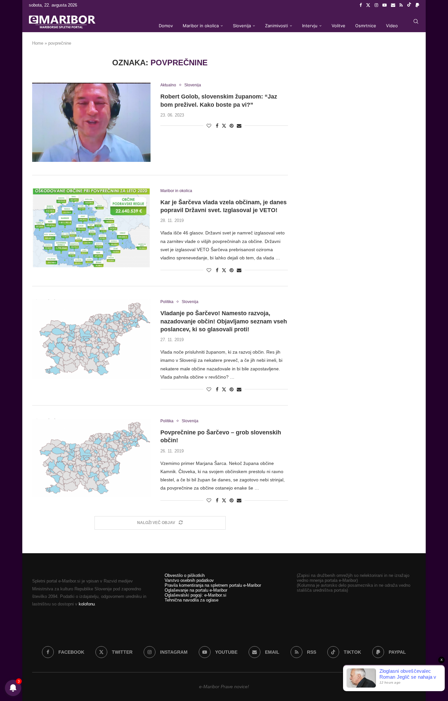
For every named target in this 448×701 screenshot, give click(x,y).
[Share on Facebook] (217, 125)
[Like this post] (209, 125)
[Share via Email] (239, 125)
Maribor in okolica (201, 25)
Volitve (338, 25)
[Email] (393, 5)
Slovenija (242, 25)
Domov (166, 25)
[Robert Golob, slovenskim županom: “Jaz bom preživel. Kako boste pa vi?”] (91, 122)
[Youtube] (384, 5)
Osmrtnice (365, 25)
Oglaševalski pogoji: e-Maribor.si (195, 595)
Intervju (309, 25)
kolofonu (87, 604)
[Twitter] (368, 5)
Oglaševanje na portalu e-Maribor (196, 590)
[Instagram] (376, 5)
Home (37, 43)
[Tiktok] (409, 5)
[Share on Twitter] (224, 125)
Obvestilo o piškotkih (185, 575)
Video (392, 25)
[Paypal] (417, 5)
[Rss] (401, 5)
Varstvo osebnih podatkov (189, 580)
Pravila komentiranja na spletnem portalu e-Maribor (213, 585)
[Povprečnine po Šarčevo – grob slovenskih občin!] (91, 458)
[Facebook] (360, 5)
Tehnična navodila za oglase (191, 600)
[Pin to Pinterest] (232, 125)
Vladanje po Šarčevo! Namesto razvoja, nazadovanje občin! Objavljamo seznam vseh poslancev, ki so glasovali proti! (223, 321)
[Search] (416, 21)
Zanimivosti (276, 25)
